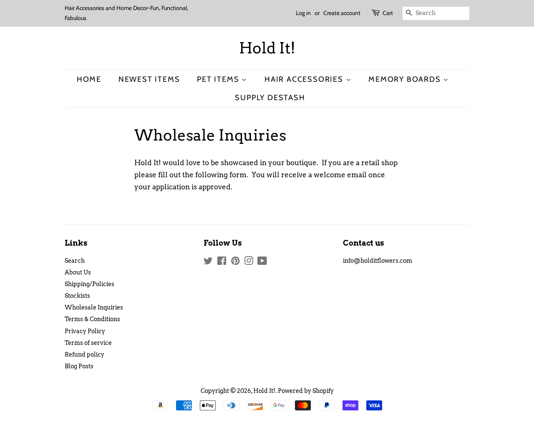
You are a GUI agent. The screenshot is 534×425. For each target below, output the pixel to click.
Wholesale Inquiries (94, 307)
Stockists (77, 295)
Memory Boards (405, 79)
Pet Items (219, 79)
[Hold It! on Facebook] (222, 262)
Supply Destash (270, 97)
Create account (341, 13)
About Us (78, 272)
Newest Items (149, 79)
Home (89, 79)
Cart (388, 13)
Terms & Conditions (92, 319)
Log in (303, 13)
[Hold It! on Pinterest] (235, 262)
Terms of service (88, 343)
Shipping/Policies (89, 284)
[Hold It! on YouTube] (262, 262)
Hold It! (267, 48)
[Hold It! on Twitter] (208, 262)
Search (75, 260)
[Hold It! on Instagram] (248, 262)
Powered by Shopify (306, 391)
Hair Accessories (305, 79)
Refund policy (84, 354)
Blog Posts (79, 366)
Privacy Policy (85, 331)
